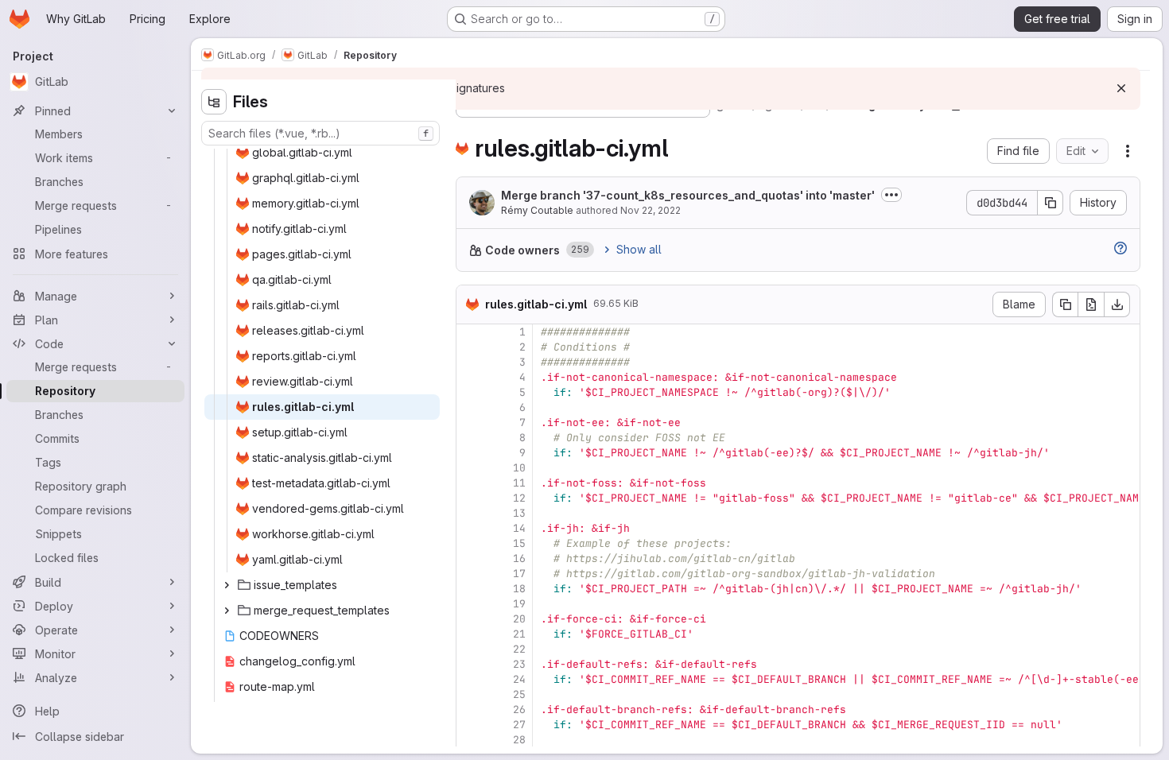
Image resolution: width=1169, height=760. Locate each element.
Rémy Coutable (537, 210)
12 (519, 498)
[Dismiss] (1121, 88)
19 (519, 604)
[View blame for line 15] (470, 543)
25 (519, 694)
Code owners (522, 250)
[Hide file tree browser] (214, 101)
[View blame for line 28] (470, 739)
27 (519, 724)
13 (519, 513)
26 (519, 709)
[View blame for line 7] (470, 422)
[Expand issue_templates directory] (226, 585)
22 (519, 649)
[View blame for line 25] (470, 694)
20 (519, 619)
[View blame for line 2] (470, 347)
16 (519, 558)
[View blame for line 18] (470, 588)
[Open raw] (1091, 304)
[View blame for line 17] (470, 573)
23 (519, 664)
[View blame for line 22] (470, 649)
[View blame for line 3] (470, 362)
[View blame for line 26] (470, 709)
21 (519, 634)
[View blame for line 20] (470, 618)
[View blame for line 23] (470, 664)
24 (519, 679)
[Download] (1117, 304)
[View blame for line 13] (470, 513)
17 (519, 573)
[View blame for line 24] (470, 679)
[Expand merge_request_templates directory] (226, 610)
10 (519, 468)
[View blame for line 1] (470, 331)
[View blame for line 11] (470, 483)
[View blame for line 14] (470, 528)
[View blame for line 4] (470, 377)
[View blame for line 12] (470, 498)
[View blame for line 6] (470, 407)
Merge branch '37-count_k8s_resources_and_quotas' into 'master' (688, 195)
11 (519, 483)
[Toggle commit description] (891, 195)
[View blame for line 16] (470, 558)
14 (519, 528)
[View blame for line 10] (470, 467)
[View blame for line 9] (470, 452)
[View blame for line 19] (470, 603)
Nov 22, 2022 (650, 210)
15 (519, 543)
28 (519, 739)
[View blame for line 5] (470, 392)
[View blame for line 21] (470, 634)
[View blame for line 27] (470, 724)
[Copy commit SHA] (1050, 202)
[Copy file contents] (1065, 304)
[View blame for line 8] (470, 437)
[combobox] (320, 133)
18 (519, 588)
